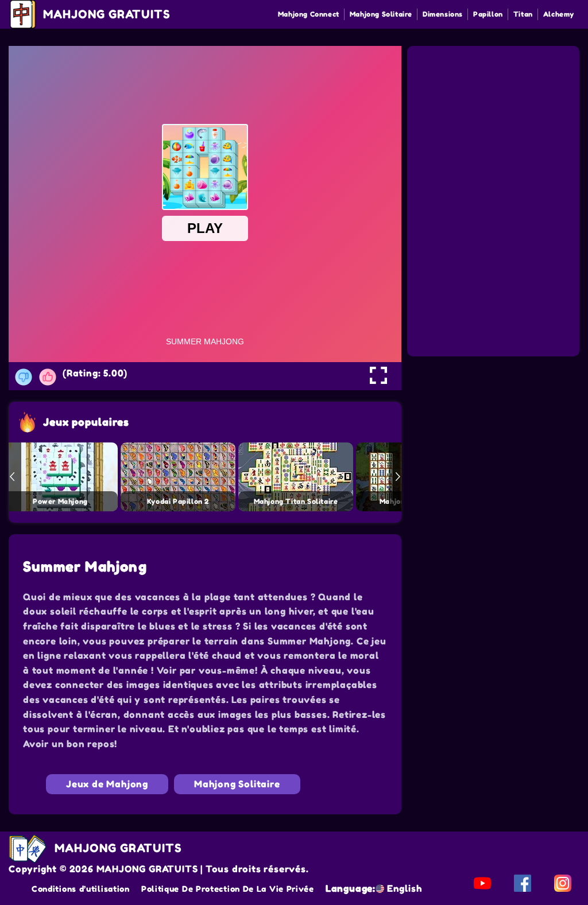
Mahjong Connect (308, 14)
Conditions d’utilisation (81, 889)
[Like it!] (47, 377)
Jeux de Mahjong (107, 784)
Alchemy (558, 14)
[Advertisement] (495, 119)
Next (398, 476)
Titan (523, 14)
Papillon (488, 14)
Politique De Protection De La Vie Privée (227, 889)
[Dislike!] (23, 377)
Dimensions (443, 14)
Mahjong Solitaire (381, 14)
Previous (12, 476)
